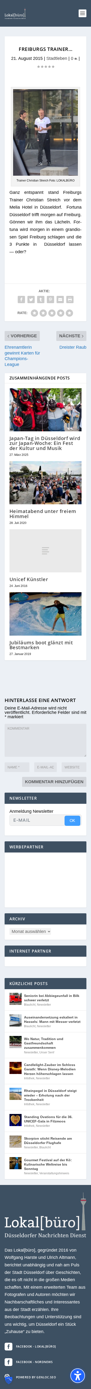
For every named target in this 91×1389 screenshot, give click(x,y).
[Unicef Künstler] (45, 550)
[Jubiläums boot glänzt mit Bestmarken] (45, 614)
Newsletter (44, 1004)
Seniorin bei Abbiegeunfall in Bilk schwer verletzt (51, 998)
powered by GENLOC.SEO (36, 1377)
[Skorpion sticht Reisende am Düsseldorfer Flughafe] (15, 1142)
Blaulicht (29, 1004)
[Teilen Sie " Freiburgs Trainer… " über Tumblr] (41, 299)
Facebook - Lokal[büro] (36, 1346)
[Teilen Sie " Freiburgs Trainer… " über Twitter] (31, 299)
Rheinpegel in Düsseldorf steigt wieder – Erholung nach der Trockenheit (50, 1095)
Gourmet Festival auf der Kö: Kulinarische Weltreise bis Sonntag (48, 1164)
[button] (82, 13)
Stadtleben (56, 58)
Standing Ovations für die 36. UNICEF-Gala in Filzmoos (48, 1119)
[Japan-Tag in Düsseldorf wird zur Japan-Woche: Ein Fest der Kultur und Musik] (45, 410)
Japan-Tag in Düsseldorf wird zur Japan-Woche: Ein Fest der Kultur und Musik (44, 443)
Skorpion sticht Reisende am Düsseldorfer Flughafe (48, 1140)
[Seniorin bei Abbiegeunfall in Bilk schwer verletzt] (15, 999)
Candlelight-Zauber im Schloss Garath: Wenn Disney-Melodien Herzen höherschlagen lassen (50, 1069)
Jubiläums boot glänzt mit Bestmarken (41, 645)
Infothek (29, 1078)
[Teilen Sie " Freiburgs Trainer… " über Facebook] (21, 299)
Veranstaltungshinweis (54, 1173)
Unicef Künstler (28, 579)
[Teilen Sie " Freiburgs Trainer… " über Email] (60, 299)
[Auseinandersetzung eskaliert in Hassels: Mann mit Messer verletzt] (15, 1020)
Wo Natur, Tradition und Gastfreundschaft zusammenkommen (43, 1043)
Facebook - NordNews (34, 1362)
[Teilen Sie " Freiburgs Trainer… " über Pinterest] (50, 299)
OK (72, 821)
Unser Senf (46, 1052)
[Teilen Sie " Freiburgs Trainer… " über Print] (70, 299)
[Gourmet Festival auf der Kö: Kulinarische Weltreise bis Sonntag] (15, 1163)
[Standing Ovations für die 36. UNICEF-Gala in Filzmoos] (15, 1120)
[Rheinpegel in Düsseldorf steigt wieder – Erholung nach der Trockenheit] (15, 1094)
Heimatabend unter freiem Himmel (42, 513)
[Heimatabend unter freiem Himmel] (45, 483)
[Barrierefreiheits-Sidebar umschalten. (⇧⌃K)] (77, 1375)
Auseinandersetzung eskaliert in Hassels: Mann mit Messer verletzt (52, 1019)
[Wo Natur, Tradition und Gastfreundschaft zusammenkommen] (15, 1042)
